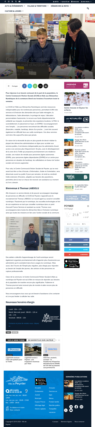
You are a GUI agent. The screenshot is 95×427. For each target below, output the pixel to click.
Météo (56, 1)
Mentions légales (66, 422)
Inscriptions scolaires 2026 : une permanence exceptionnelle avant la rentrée (82, 130)
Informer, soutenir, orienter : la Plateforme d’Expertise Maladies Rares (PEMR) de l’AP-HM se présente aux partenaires (51, 363)
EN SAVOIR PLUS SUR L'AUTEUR (40, 340)
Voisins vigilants (40, 409)
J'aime (86, 240)
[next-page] (59, 340)
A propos (55, 422)
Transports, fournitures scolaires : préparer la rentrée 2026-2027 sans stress (82, 165)
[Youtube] (19, 1)
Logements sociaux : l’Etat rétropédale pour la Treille (14, 360)
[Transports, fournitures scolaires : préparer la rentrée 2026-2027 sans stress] (68, 164)
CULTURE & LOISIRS (13, 11)
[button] (87, 8)
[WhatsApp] (35, 86)
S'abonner (84, 254)
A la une (67, 105)
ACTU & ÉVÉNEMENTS (14, 6)
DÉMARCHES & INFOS (60, 6)
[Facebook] (5, 1)
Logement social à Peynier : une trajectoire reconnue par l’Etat (32, 361)
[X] (15, 1)
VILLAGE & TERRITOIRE (36, 6)
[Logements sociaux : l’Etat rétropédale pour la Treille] (14, 349)
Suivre (85, 245)
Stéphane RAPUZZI (14, 74)
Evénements (39, 391)
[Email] (40, 86)
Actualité (38, 388)
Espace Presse (40, 402)
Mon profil (86, 1)
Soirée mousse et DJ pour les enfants (76, 109)
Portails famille (54, 402)
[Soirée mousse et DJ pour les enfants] (76, 99)
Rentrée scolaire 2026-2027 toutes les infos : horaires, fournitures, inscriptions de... (82, 153)
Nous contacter (15, 410)
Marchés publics (54, 405)
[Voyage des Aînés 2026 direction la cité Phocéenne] (68, 142)
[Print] (45, 86)
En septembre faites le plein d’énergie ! (81, 186)
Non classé (10, 54)
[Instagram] (8, 1)
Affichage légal (40, 405)
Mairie (46, 355)
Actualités (9, 355)
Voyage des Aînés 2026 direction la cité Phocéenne (82, 141)
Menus (51, 398)
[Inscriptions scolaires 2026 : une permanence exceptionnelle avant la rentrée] (68, 129)
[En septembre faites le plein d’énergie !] (68, 187)
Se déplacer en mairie (17, 407)
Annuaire (75, 1)
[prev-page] (56, 340)
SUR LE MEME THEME (16, 340)
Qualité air (65, 1)
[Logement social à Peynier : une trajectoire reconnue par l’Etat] (33, 349)
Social (14, 332)
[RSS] (12, 1)
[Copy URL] (51, 86)
